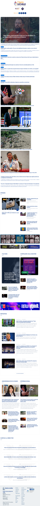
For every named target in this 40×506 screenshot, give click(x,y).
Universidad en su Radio (10, 381)
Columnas (17, 489)
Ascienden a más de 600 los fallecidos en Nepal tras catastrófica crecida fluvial (15, 82)
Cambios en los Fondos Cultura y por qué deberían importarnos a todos (32, 229)
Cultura (4, 254)
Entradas (25, 272)
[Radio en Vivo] (19, 13)
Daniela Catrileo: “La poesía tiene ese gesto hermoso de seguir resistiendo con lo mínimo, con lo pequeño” (20, 68)
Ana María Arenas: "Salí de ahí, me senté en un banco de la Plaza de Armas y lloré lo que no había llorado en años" (19, 57)
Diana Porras (18, 319)
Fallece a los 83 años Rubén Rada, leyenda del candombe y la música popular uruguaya (32, 287)
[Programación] (21, 13)
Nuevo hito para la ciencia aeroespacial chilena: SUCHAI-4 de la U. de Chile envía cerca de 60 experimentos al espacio (13, 413)
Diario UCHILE (5, 39)
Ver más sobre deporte (20, 373)
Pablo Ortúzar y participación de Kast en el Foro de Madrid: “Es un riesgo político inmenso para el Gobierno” (19, 36)
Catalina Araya (2, 69)
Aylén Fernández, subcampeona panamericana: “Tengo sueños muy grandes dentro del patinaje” (26, 321)
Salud (22, 501)
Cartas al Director (6, 438)
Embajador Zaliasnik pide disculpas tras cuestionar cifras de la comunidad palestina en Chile (17, 64)
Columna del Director (6, 199)
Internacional (25, 381)
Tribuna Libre (18, 493)
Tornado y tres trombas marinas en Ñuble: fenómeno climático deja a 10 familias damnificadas (17, 76)
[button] (22, 266)
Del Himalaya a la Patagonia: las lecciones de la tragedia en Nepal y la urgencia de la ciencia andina (16, 149)
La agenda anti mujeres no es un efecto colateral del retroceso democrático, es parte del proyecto (32, 214)
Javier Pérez (22, 397)
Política (22, 493)
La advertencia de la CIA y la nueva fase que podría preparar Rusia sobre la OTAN (32, 425)
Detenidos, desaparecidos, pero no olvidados (32, 199)
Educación (23, 494)
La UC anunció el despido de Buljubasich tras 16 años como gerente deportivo (26, 335)
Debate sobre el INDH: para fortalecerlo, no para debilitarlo (10, 213)
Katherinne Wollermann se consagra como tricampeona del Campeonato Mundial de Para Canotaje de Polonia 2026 (19, 172)
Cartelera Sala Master (28, 254)
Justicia (22, 500)
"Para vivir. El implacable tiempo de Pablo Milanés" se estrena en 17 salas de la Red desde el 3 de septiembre (20, 183)
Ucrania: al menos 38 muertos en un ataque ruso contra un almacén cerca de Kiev (32, 419)
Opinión (2, 193)
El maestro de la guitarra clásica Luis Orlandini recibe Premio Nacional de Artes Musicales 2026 (32, 280)
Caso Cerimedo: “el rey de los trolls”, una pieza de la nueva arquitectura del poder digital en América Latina (17, 105)
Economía (23, 496)
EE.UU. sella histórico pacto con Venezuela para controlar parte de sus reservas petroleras (15, 127)
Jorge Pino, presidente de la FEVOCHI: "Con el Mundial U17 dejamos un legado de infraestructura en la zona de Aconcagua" (26, 347)
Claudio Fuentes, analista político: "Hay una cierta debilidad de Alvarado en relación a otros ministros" (19, 48)
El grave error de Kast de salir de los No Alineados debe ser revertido (32, 222)
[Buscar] (23, 13)
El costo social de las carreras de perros (32, 207)
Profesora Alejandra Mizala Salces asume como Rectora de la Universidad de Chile (13, 420)
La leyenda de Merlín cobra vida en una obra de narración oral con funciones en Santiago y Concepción (13, 296)
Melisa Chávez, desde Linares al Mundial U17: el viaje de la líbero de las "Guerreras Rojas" (26, 361)
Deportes (3, 313)
